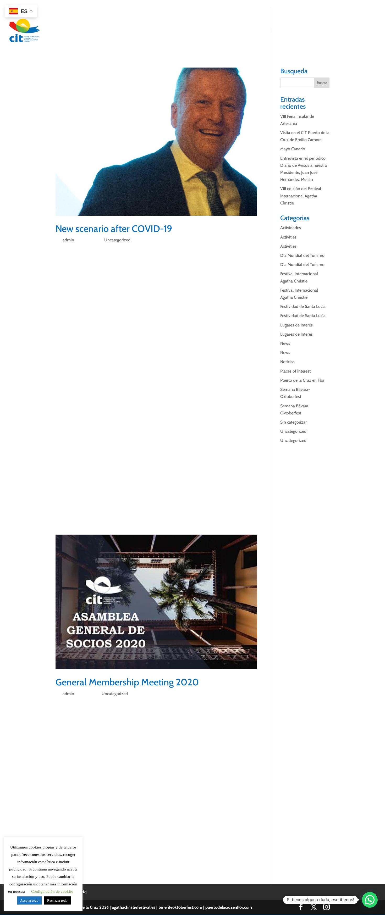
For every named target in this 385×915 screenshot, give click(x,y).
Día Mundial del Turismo (302, 255)
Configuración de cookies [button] (52, 891)
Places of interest (295, 371)
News (285, 343)
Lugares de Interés (296, 325)
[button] (370, 900)
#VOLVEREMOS (96, 515)
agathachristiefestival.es (133, 907)
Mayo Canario (292, 148)
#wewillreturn (68, 515)
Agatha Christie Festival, (192, 464)
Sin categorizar (293, 422)
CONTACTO (354, 31)
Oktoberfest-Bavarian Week (198, 471)
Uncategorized (117, 239)
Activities (288, 237)
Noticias (287, 361)
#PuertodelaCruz (127, 515)
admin (68, 239)
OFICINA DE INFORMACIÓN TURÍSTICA (289, 31)
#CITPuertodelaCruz (133, 252)
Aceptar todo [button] (29, 900)
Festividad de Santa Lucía (303, 306)
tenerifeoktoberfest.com (180, 907)
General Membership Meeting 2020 (127, 682)
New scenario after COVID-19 (114, 228)
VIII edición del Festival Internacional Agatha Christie (300, 195)
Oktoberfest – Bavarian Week (230, 322)
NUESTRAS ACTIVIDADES (215, 31)
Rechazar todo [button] (57, 900)
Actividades (290, 227)
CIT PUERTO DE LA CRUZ (156, 31)
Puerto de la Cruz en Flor (302, 380)
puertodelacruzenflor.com (228, 907)
